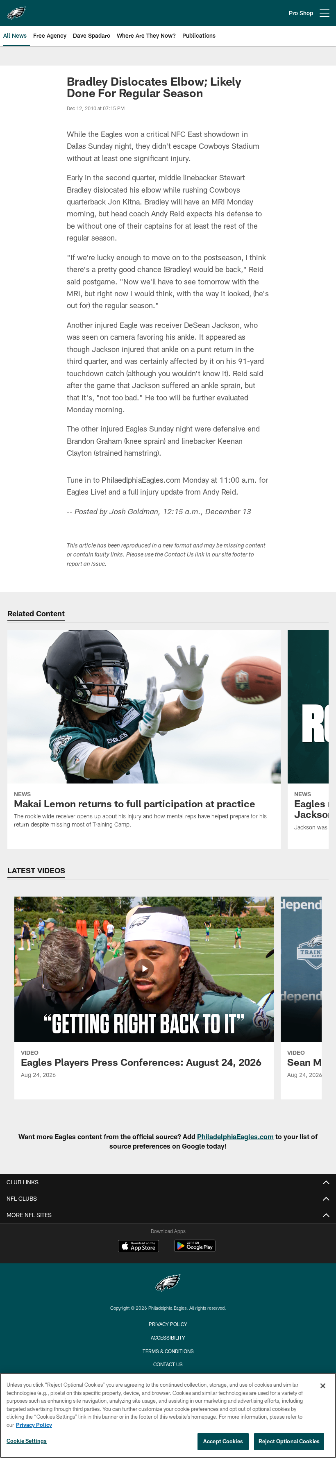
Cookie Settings (27, 1441)
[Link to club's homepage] (16, 9)
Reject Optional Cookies (289, 1441)
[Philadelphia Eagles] (168, 1284)
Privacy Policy (168, 1324)
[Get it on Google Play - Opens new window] (195, 1250)
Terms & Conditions (168, 1351)
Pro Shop (301, 12)
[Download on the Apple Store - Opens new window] (138, 1247)
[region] (168, 1415)
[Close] (323, 1386)
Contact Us (168, 1364)
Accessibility (168, 1337)
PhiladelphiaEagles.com (235, 1136)
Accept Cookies (223, 1441)
